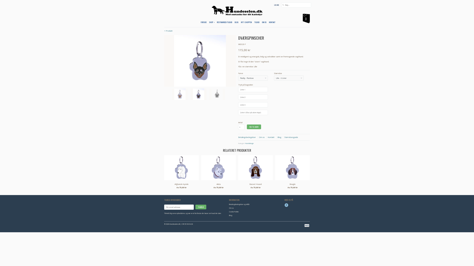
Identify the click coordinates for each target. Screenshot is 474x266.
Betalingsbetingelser (247, 137)
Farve (240, 73)
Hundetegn (249, 143)
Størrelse (278, 73)
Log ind (276, 5)
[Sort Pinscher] (200, 61)
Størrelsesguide (291, 137)
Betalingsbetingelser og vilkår (239, 204)
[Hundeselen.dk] (237, 12)
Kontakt (272, 22)
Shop (211, 22)
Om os (264, 22)
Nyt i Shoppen (246, 22)
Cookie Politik (233, 212)
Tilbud (256, 22)
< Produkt (168, 31)
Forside (204, 22)
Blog (236, 22)
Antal (240, 122)
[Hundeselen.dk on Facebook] (287, 205)
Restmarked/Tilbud (224, 22)
